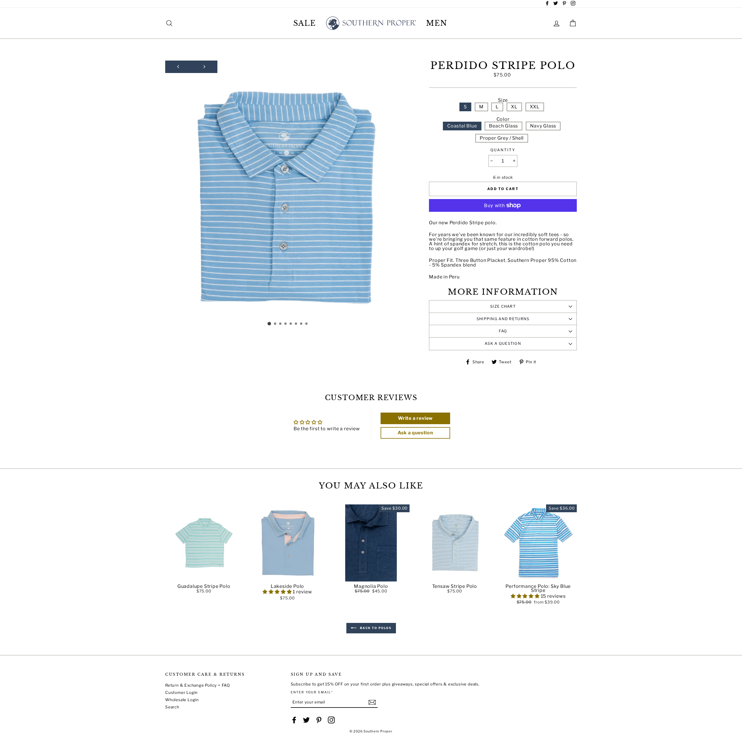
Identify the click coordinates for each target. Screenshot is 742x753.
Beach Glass (503, 126)
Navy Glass (543, 126)
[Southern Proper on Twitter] (306, 719)
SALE (304, 23)
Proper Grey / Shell (502, 138)
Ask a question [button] (415, 432)
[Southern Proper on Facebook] (294, 719)
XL (514, 107)
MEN (437, 23)
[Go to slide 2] (275, 323)
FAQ (503, 331)
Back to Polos (375, 628)
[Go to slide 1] (269, 323)
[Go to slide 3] (280, 323)
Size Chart (503, 306)
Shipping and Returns (503, 319)
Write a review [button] (415, 418)
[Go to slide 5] (291, 323)
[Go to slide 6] (296, 323)
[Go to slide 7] (301, 323)
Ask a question (503, 343)
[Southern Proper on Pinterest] (318, 719)
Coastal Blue (462, 126)
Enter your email (312, 692)
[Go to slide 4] (285, 323)
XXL (535, 107)
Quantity (502, 150)
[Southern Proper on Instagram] (331, 719)
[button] (204, 577)
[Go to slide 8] (306, 323)
